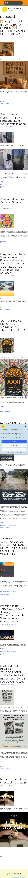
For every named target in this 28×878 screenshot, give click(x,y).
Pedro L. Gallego (16, 875)
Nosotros (8, 100)
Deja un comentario (5, 103)
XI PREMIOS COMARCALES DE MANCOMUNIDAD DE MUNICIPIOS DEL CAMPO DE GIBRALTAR (14, 546)
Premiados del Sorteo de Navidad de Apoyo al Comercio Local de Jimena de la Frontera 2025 (12, 613)
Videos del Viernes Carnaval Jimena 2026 (12, 202)
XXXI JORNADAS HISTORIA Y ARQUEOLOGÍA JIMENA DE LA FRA (12, 325)
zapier (2, 101)
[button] (26, 427)
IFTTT (2, 186)
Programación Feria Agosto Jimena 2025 (13, 781)
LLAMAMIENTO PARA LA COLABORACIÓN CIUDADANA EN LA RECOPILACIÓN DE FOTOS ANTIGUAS (13, 673)
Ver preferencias (14, 449)
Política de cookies (9, 452)
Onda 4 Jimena (14, 8)
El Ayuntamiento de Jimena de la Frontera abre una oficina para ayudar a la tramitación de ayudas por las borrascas (13, 264)
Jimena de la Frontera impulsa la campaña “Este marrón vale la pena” (13, 119)
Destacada (3, 100)
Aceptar (14, 441)
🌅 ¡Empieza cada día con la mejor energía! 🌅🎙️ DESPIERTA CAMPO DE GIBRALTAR (13, 28)
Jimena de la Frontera (11, 184)
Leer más (2, 96)
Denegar (14, 445)
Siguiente (8, 867)
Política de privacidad (17, 452)
